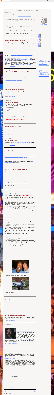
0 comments (13, 320)
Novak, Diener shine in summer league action (15, 150)
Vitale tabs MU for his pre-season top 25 (14, 126)
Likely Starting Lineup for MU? (12, 102)
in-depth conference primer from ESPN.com (24, 16)
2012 (39, 45)
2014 (39, 43)
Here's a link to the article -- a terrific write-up (23, 339)
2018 (39, 39)
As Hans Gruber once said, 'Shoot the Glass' (15, 326)
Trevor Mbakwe (7, 54)
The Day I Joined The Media (11, 191)
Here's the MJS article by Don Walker (10, 358)
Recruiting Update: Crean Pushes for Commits (15, 40)
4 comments (13, 66)
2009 (39, 48)
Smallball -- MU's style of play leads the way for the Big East (18, 14)
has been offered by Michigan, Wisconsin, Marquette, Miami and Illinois (21, 55)
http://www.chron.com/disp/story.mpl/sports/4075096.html (13, 80)
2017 (39, 40)
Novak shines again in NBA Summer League (15, 315)
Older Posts (34, 391)
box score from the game (14, 343)
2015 (39, 42)
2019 (39, 38)
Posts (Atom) (10, 393)
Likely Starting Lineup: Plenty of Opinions (14, 89)
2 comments (13, 134)
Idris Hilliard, (7, 58)
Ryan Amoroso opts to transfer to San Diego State (22, 142)
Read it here (33, 159)
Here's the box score (17, 318)
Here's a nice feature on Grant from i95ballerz (24, 64)
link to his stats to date (26, 318)
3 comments (13, 96)
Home (20, 391)
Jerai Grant (6, 62)
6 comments (13, 145)
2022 (39, 35)
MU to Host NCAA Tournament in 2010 (13, 350)
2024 (39, 33)
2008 (39, 49)
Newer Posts (6, 391)
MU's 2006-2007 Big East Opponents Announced (16, 169)
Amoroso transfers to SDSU (11, 140)
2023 (39, 34)
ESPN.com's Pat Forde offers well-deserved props (24, 331)
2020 (39, 37)
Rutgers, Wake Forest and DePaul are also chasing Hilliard (23, 59)
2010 (39, 47)
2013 (39, 44)
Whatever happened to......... (11, 299)
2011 (39, 46)
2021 (39, 36)
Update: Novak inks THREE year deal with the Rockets (17, 71)
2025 (39, 32)
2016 (39, 41)
